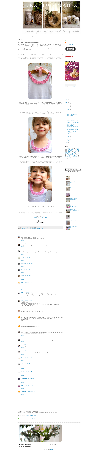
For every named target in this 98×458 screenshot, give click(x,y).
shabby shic (75, 156)
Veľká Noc (67, 152)
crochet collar (28, 228)
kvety (78, 153)
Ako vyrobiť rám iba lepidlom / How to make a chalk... (72, 130)
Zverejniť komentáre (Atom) (31, 415)
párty (73, 160)
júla (68, 110)
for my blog (68, 40)
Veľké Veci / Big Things (71, 131)
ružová (75, 155)
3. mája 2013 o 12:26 (28, 300)
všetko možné (70, 149)
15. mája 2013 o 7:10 (30, 391)
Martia (22, 363)
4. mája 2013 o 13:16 (28, 357)
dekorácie (67, 148)
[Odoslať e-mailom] (31, 227)
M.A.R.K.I (22, 385)
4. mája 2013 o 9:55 (27, 350)
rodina (75, 152)
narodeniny (71, 159)
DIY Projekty (38, 36)
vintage (77, 150)
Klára (22, 249)
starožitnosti (70, 154)
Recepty (45, 36)
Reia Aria (22, 371)
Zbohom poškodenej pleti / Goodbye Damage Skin (72, 118)
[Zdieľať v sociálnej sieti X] (33, 227)
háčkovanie (34, 228)
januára (68, 140)
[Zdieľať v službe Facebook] (34, 227)
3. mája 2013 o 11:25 (28, 282)
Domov (20, 36)
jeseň (68, 160)
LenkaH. (22, 350)
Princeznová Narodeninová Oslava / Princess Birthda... (73, 123)
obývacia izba (67, 156)
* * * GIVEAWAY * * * (74, 176)
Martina (22, 300)
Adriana (22, 243)
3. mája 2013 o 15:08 (30, 310)
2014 (67, 101)
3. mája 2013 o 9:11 (29, 263)
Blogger (51, 449)
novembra (68, 105)
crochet (23, 228)
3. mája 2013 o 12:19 (28, 292)
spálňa (78, 160)
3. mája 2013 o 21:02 (26, 338)
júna (68, 112)
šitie (73, 153)
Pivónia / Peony (70, 116)
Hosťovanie (52, 36)
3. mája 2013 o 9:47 (26, 269)
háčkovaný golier (40, 228)
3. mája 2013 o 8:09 (27, 243)
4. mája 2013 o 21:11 (27, 363)
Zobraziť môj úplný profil (70, 44)
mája (68, 113)
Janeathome (23, 263)
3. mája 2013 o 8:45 (27, 249)
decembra (68, 103)
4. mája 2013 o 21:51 (28, 371)
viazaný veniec (72, 158)
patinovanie (74, 157)
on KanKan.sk (72, 40)
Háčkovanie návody (28, 36)
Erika (22, 257)
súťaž (66, 158)
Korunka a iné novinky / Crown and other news (72, 115)
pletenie (77, 159)
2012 (67, 142)
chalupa (77, 148)
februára (68, 139)
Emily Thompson (23, 391)
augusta (68, 109)
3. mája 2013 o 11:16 (27, 275)
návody (69, 155)
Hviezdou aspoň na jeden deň (73, 227)
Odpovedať (22, 240)
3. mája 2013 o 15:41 (28, 316)
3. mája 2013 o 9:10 (27, 257)
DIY (75, 151)
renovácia (67, 153)
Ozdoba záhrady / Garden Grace (72, 126)
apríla (68, 136)
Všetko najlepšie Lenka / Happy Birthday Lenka (72, 121)
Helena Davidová (24, 378)
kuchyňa (77, 154)
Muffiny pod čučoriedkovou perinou (74, 210)
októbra (68, 106)
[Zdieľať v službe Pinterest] (35, 227)
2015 (67, 99)
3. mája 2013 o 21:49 (30, 344)
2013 (67, 102)
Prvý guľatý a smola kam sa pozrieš (74, 199)
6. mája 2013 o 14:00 (28, 385)
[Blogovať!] (32, 227)
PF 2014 (71, 187)
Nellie (22, 275)
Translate (73, 86)
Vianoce (69, 151)
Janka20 (22, 292)
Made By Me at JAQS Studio (40, 217)
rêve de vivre (23, 310)
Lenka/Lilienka (23, 344)
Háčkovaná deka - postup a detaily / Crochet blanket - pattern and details (74, 205)
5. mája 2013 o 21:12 (31, 378)
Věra (21, 269)
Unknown (24, 227)
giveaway (66, 157)
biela (78, 149)
